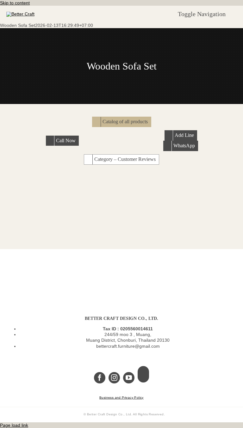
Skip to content (15, 2)
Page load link (14, 425)
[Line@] (143, 374)
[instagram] (114, 377)
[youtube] (128, 377)
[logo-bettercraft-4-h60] (20, 13)
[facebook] (99, 377)
